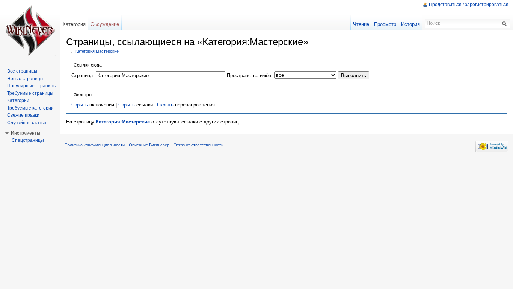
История (410, 24)
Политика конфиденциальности (95, 145)
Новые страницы (25, 78)
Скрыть (79, 105)
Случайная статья (26, 122)
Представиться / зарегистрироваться (468, 4)
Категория (74, 24)
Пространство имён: (250, 75)
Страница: (82, 75)
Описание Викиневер (149, 145)
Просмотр (385, 24)
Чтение (361, 24)
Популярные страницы (32, 85)
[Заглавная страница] (30, 30)
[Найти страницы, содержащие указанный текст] (505, 23)
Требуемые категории (30, 108)
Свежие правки (23, 115)
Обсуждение (105, 24)
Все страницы (22, 71)
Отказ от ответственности (198, 145)
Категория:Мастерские (97, 51)
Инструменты (25, 133)
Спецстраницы (28, 140)
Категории (18, 100)
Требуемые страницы (30, 93)
